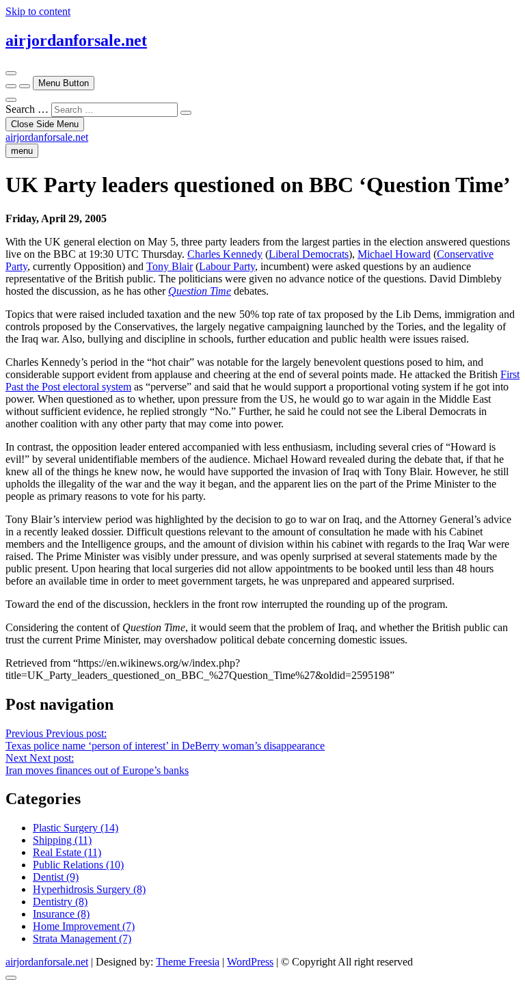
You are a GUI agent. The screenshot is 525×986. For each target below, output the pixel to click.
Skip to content (37, 11)
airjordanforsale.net (76, 40)
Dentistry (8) (60, 901)
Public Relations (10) (78, 864)
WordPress (250, 962)
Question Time (199, 291)
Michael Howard (394, 254)
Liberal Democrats (309, 254)
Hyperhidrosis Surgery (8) (89, 889)
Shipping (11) (62, 840)
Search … (27, 109)
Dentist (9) (56, 877)
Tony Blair (169, 266)
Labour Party (227, 266)
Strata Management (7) (82, 938)
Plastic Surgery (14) (75, 828)
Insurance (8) (61, 914)
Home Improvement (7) (84, 926)
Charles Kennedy (224, 254)
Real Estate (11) (67, 852)
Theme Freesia (187, 962)
